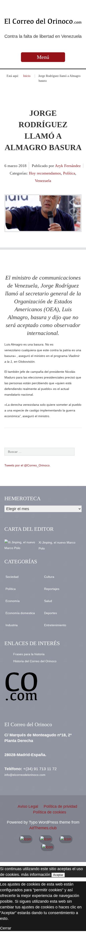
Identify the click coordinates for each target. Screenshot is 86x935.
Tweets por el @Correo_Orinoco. (27, 465)
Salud (48, 601)
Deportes (50, 613)
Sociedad (12, 576)
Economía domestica (20, 613)
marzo (13, 166)
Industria (12, 625)
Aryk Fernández (68, 166)
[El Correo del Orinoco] (43, 21)
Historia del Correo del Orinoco (34, 661)
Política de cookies (49, 812)
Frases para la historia (29, 654)
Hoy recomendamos (45, 173)
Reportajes (51, 589)
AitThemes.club (43, 828)
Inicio (26, 76)
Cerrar (5, 928)
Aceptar (58, 875)
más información (35, 874)
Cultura (49, 576)
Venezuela (43, 180)
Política (69, 173)
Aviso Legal (28, 806)
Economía (13, 601)
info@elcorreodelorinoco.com (24, 775)
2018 (22, 166)
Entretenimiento (55, 625)
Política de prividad (60, 806)
